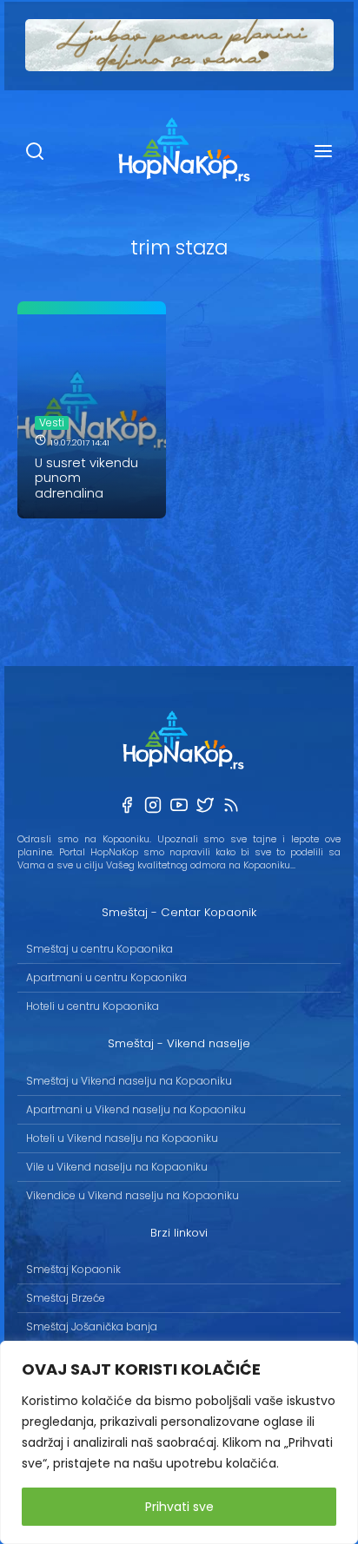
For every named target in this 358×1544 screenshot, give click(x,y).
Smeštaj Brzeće (65, 1297)
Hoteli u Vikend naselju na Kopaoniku (122, 1138)
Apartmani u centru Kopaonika (106, 977)
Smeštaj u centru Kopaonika (99, 948)
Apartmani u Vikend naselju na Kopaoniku (136, 1109)
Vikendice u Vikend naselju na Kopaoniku (132, 1195)
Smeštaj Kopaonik (73, 1269)
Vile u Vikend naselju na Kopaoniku (117, 1166)
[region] (179, 1442)
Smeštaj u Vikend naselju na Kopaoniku (129, 1080)
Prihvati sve (179, 1506)
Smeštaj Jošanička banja (91, 1326)
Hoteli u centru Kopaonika (92, 1006)
